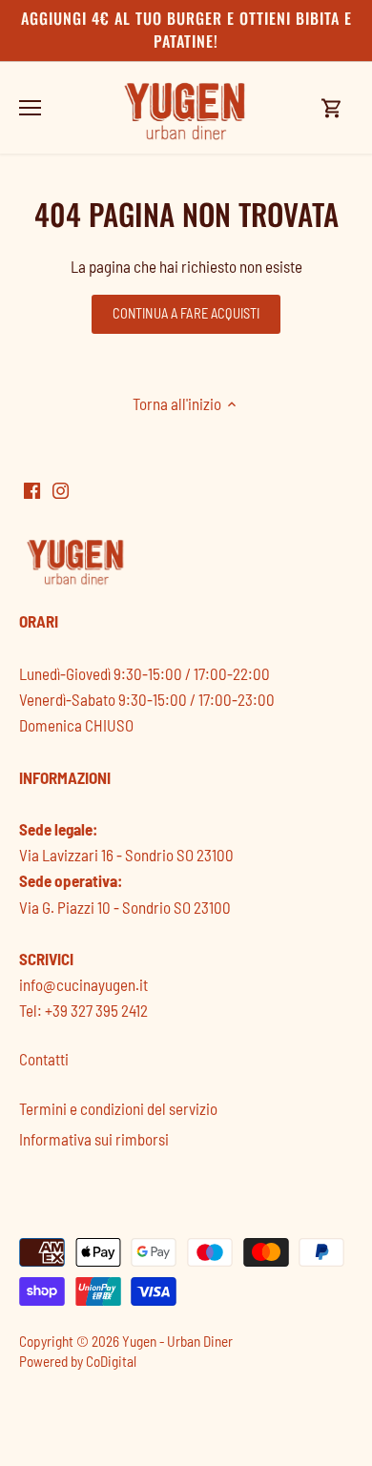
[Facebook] (32, 489)
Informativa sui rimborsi (94, 1138)
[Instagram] (60, 489)
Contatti (44, 1058)
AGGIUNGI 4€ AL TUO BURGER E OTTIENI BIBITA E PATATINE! (186, 29)
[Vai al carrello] (331, 107)
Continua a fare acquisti (186, 313)
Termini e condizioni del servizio (118, 1108)
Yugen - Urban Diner (177, 1341)
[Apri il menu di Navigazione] (30, 107)
